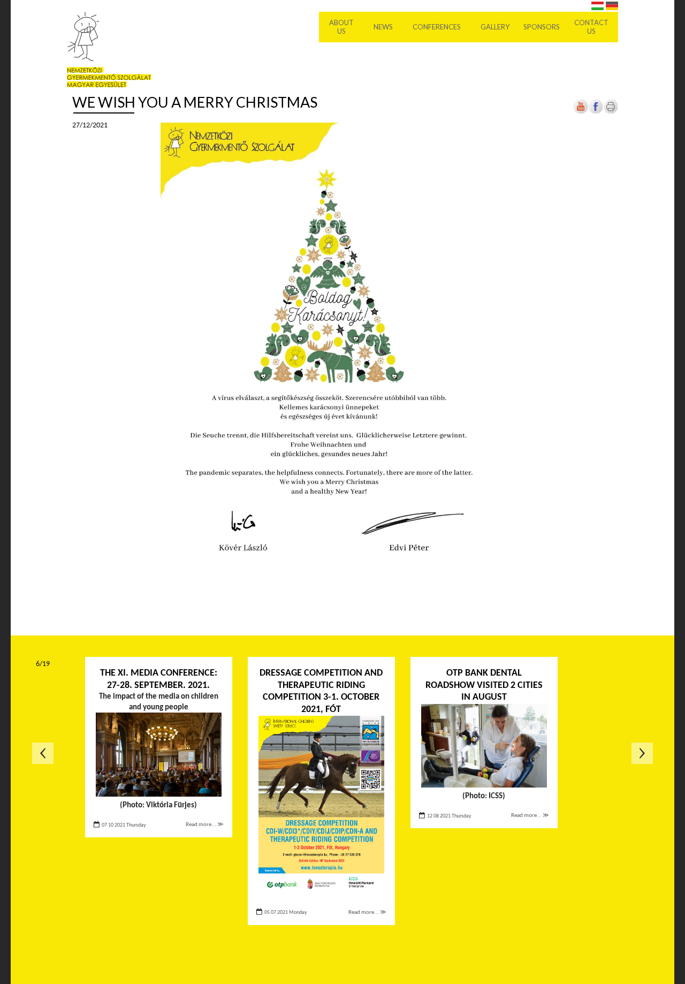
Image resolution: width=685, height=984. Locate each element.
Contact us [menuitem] (591, 26)
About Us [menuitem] (341, 26)
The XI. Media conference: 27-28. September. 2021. (158, 679)
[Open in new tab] (595, 112)
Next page (642, 753)
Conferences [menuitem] (437, 26)
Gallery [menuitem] (495, 26)
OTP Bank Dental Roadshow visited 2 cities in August (484, 685)
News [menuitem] (383, 26)
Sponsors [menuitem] (541, 26)
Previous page (43, 753)
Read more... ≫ (205, 825)
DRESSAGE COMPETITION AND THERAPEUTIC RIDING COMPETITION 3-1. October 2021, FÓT (321, 691)
